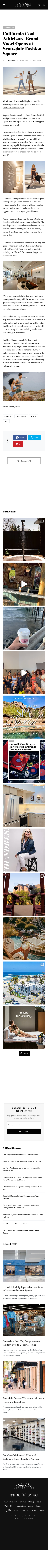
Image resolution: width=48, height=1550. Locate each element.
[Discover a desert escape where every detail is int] (24, 1027)
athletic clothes (21, 416)
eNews (23, 1501)
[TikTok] (30, 1494)
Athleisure (7, 416)
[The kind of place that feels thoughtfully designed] (24, 584)
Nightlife (7, 1510)
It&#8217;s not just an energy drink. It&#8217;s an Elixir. (22, 1161)
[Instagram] (12, 1494)
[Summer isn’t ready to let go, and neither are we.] (24, 983)
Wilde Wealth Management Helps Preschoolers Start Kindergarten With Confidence (21, 1206)
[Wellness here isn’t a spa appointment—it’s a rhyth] (24, 539)
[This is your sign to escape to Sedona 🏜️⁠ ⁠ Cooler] (24, 894)
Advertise (14, 1516)
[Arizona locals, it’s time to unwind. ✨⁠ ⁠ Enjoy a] (24, 717)
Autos (30, 1506)
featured (33, 416)
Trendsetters (21, 1506)
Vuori (36, 101)
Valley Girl (9, 1506)
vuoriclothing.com (13, 365)
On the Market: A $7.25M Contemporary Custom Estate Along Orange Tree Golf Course (22, 1178)
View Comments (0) (24, 461)
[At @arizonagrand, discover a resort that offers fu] (24, 938)
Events (41, 1510)
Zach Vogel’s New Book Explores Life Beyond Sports (21, 1154)
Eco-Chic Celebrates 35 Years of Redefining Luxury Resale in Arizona (21, 1457)
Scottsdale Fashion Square (13, 107)
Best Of (25, 1510)
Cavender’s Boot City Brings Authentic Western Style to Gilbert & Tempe (22, 1343)
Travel (38, 1501)
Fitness (38, 1506)
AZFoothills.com (12, 1149)
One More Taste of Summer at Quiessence (17, 1224)
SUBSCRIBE (24, 1131)
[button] (4, 4)
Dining (31, 1501)
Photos (33, 1510)
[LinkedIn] (35, 1494)
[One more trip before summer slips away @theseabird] (24, 628)
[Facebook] (18, 1494)
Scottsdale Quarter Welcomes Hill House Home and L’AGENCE (23, 1400)
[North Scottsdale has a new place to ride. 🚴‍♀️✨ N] (24, 672)
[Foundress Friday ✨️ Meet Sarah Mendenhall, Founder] (24, 850)
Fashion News (9, 27)
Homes (16, 1510)
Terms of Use (33, 1516)
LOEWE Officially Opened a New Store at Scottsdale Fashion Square (23, 1288)
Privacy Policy (23, 1516)
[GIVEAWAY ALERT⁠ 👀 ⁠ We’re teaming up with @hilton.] (24, 805)
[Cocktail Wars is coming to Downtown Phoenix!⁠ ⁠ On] (24, 761)
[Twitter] (24, 1494)
